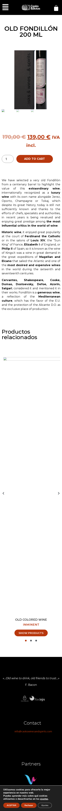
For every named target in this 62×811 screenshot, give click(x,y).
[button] (5, 7)
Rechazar (28, 805)
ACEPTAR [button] (11, 805)
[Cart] (56, 8)
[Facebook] (23, 742)
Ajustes (44, 805)
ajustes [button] (44, 799)
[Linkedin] (32, 742)
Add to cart (34, 158)
